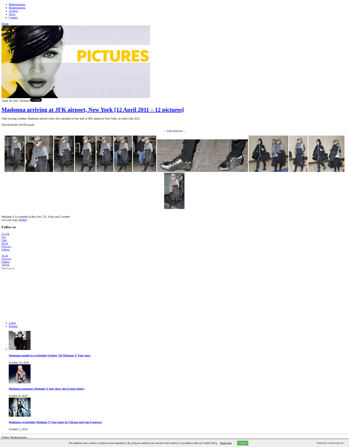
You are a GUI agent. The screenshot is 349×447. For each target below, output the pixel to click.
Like (4, 240)
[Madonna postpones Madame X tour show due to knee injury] (20, 382)
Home (5, 23)
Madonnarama (17, 4)
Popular (13, 326)
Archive (13, 11)
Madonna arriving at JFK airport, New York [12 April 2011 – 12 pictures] (92, 109)
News (12, 14)
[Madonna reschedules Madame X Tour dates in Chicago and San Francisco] (20, 415)
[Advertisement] (28, 292)
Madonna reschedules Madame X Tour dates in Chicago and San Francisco (55, 422)
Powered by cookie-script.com (330, 443)
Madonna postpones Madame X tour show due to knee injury (47, 388)
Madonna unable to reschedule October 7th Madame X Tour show (50, 355)
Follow (5, 249)
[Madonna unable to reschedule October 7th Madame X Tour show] (20, 349)
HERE (23, 220)
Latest (12, 323)
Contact (13, 17)
